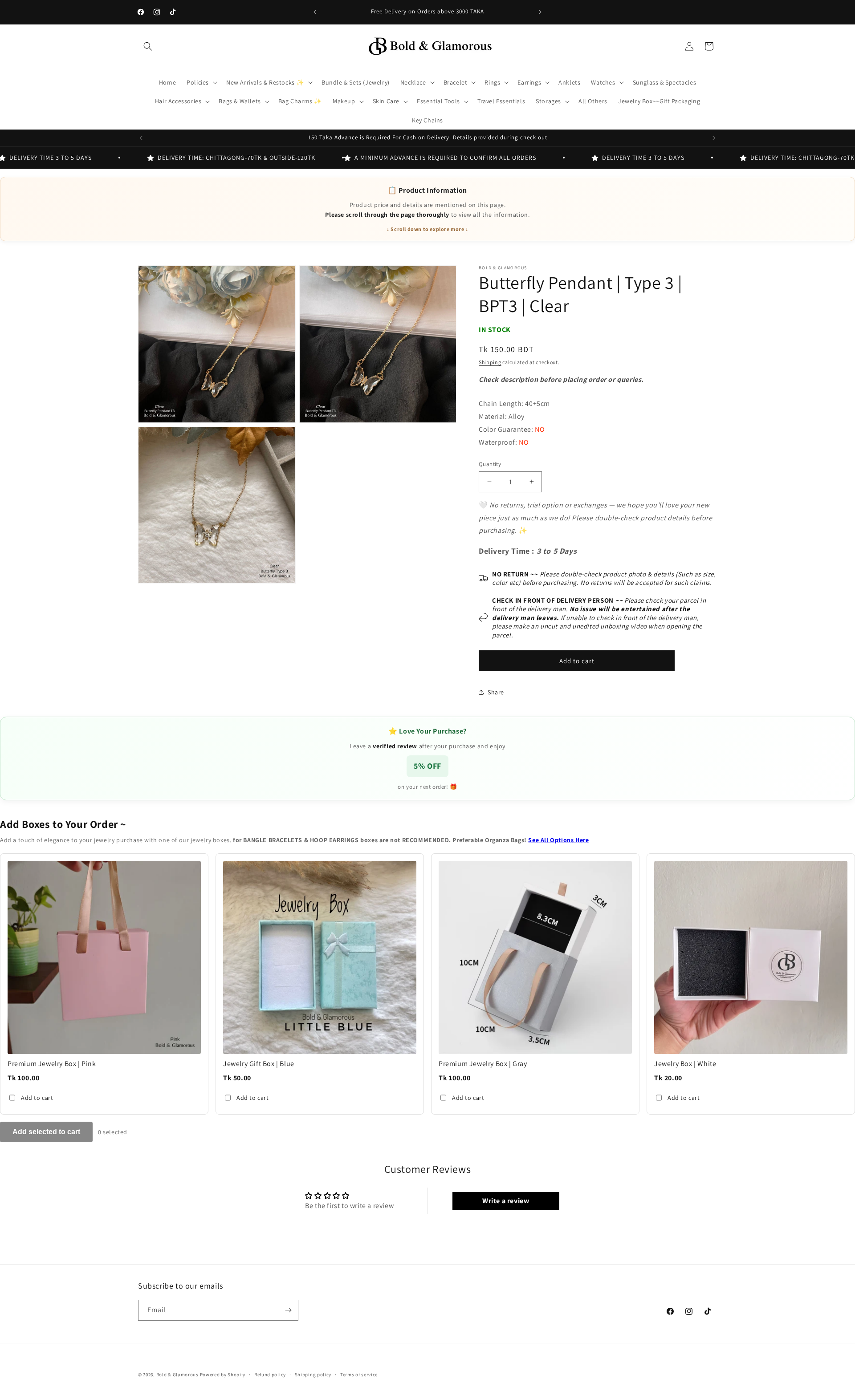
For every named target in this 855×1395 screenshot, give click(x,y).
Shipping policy (313, 1374)
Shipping (490, 362)
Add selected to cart (46, 1131)
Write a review (505, 1200)
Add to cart (37, 1098)
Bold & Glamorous (177, 1374)
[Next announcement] (540, 12)
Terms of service (359, 1374)
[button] (148, 46)
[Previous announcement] (315, 12)
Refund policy (270, 1374)
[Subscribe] (288, 1310)
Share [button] (496, 692)
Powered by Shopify (223, 1374)
